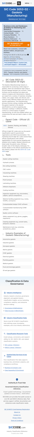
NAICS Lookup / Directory (13, 347)
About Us (17, 412)
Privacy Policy (17, 418)
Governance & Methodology (13, 308)
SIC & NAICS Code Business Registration (17, 409)
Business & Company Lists (13, 368)
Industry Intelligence (14, 293)
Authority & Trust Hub (17, 383)
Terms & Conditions (17, 420)
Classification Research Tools (17, 334)
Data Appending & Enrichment (14, 370)
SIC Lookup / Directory (12, 345)
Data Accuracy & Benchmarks (14, 311)
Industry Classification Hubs (17, 318)
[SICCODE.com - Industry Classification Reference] (17, 427)
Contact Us (17, 415)
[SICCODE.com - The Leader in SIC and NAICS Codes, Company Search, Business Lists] (9, 3)
